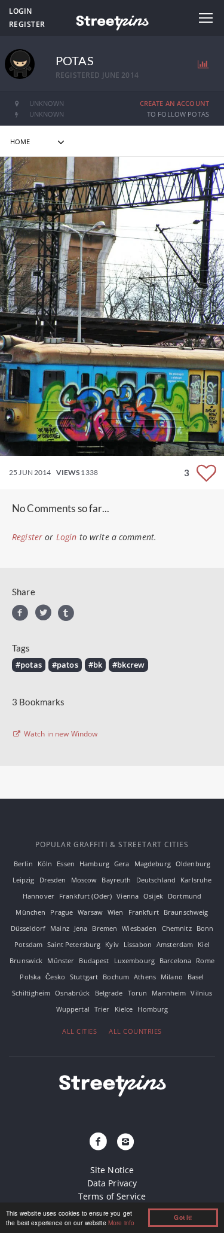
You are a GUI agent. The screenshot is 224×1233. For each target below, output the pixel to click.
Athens (145, 976)
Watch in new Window (60, 734)
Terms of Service (112, 1196)
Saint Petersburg (73, 944)
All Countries (135, 1031)
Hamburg (94, 863)
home (20, 141)
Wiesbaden (139, 928)
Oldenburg (193, 863)
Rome (205, 960)
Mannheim (169, 992)
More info (121, 1222)
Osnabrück (72, 992)
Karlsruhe (195, 879)
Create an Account (174, 103)
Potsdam (28, 944)
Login (20, 11)
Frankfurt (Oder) (85, 895)
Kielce (124, 1008)
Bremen (104, 928)
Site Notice (112, 1170)
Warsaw (90, 912)
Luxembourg (134, 960)
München (30, 912)
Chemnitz (177, 928)
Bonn (205, 928)
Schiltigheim (31, 992)
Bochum (116, 976)
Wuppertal (73, 1008)
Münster (60, 960)
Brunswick (26, 960)
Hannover (38, 895)
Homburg (152, 1008)
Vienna (127, 895)
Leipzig (24, 879)
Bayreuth (116, 879)
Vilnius (201, 992)
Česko (55, 976)
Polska (30, 976)
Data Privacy (112, 1183)
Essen (66, 863)
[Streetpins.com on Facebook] (98, 1142)
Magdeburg (152, 863)
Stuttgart (84, 976)
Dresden (52, 879)
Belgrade (109, 992)
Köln (45, 863)
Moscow (84, 879)
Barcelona (175, 960)
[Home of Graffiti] (111, 21)
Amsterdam (175, 944)
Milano (172, 976)
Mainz (59, 928)
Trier (102, 1008)
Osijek (153, 895)
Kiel (204, 944)
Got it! (183, 1217)
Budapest (94, 960)
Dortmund (184, 895)
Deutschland (156, 879)
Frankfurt (143, 912)
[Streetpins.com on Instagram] (126, 1142)
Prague (61, 912)
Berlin (23, 863)
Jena (81, 928)
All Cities (79, 1031)
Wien (116, 912)
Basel (196, 976)
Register (27, 24)
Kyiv (112, 944)
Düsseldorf (28, 928)
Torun (138, 992)
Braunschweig (186, 912)
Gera (122, 863)
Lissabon (138, 944)
